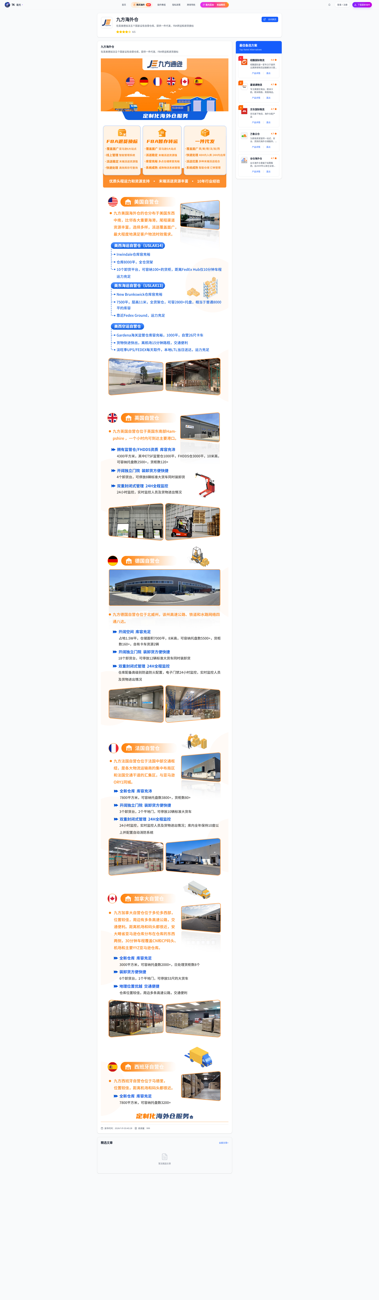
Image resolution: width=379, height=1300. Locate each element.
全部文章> (223, 1142)
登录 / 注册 (342, 4)
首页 (124, 4)
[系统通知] (329, 5)
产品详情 (256, 73)
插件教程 (161, 4)
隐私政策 (176, 4)
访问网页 (272, 19)
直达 (268, 73)
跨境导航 (191, 4)
